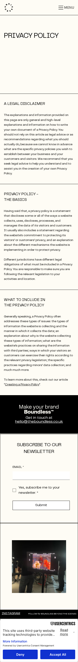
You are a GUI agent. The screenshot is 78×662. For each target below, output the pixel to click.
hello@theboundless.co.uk (39, 422)
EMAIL (18, 467)
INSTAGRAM (11, 613)
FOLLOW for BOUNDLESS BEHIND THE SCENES (52, 614)
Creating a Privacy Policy (22, 384)
